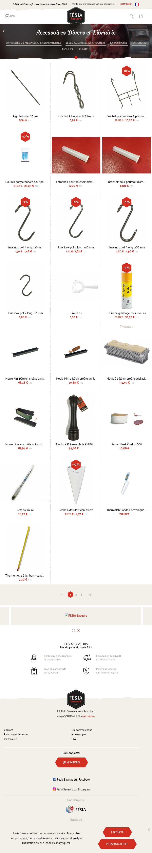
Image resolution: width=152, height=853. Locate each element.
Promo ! (126, 326)
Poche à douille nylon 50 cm (76, 510)
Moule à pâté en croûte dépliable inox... (127, 378)
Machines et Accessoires (5, 31)
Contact (8, 730)
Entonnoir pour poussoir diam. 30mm (76, 182)
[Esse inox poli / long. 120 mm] (25, 221)
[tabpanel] (76, 616)
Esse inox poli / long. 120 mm (25, 247)
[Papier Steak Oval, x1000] (126, 417)
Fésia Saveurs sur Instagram (73, 789)
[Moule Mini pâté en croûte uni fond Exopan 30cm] (25, 352)
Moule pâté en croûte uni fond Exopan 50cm (25, 444)
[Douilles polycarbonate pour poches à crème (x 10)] (25, 155)
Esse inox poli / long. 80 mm (25, 313)
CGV (74, 739)
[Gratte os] (76, 286)
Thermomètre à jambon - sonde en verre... (25, 575)
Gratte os (76, 313)
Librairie (83, 49)
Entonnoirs (119, 43)
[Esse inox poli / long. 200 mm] (126, 221)
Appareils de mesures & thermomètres (34, 43)
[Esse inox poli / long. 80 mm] (25, 286)
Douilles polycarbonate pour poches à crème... (25, 182)
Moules (67, 49)
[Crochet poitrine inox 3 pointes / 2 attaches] (126, 89)
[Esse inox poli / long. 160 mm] (76, 221)
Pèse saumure (25, 510)
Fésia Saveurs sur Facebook (73, 779)
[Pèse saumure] (25, 483)
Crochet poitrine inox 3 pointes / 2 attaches (127, 116)
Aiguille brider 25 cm (25, 116)
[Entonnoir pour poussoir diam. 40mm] (126, 155)
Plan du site (76, 820)
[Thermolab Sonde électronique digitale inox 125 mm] (126, 483)
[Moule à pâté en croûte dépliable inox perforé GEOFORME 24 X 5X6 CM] (126, 352)
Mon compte (78, 734)
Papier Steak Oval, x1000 (126, 444)
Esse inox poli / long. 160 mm (76, 247)
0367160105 (126, 4)
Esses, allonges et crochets (86, 43)
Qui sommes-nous (81, 730)
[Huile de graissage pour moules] (126, 286)
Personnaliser (117, 844)
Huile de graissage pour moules (127, 313)
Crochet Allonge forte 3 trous (76, 116)
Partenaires (10, 739)
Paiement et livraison (16, 734)
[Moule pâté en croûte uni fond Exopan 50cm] (25, 417)
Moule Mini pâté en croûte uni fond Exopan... (25, 378)
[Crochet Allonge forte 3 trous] (76, 89)
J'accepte (117, 832)
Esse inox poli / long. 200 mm (126, 247)
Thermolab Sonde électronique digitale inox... (127, 510)
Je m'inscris (71, 762)
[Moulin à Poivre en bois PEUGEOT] (76, 417)
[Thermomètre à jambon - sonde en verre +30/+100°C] (25, 549)
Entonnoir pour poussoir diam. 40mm (127, 182)
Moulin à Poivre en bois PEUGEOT (76, 444)
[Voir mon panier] (140, 16)
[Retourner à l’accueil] (76, 16)
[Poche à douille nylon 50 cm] (76, 483)
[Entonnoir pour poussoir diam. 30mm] (76, 155)
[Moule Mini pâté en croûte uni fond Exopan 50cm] (76, 352)
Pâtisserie (139, 43)
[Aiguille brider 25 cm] (25, 89)
